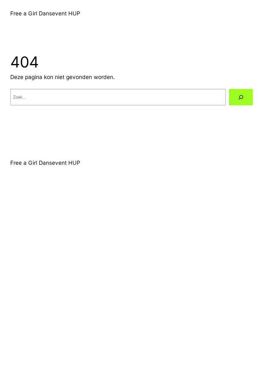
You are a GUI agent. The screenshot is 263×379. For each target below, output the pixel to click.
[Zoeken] (241, 97)
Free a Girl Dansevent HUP (45, 13)
